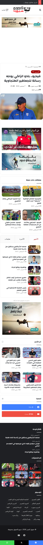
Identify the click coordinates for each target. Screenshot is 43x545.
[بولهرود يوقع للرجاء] (34, 270)
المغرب (38, 511)
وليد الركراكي (26, 519)
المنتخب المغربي (27, 511)
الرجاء (26, 507)
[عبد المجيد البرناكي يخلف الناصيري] (11, 191)
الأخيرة (21, 239)
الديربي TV (28, 67)
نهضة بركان (36, 519)
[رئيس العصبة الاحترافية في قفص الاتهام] (34, 291)
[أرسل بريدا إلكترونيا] (29, 86)
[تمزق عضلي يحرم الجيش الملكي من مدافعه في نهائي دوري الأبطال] (35, 466)
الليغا (8, 507)
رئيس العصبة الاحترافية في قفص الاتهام (16, 289)
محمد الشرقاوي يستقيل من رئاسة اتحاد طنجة (15, 248)
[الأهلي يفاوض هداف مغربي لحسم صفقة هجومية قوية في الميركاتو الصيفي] (8, 475)
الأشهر (36, 239)
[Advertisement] (21, 46)
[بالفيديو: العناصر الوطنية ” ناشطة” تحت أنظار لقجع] (31, 191)
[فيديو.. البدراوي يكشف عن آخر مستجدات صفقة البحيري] (31, 215)
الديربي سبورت (34, 86)
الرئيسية (36, 67)
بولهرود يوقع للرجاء (18, 267)
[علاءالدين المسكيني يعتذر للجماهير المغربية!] (32, 377)
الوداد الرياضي (9, 511)
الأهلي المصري (36, 499)
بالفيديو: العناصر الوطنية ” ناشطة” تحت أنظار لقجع (32, 201)
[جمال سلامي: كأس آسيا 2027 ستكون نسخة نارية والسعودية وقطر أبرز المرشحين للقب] (21, 483)
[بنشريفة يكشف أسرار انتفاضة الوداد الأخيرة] (11, 377)
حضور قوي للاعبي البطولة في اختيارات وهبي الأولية (34, 363)
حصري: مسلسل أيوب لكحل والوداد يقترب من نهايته (16, 279)
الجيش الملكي (36, 503)
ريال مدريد (15, 515)
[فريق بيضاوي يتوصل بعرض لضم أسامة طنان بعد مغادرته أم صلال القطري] (35, 475)
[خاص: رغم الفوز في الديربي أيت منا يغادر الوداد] (11, 352)
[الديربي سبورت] (21, 9)
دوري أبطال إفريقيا (27, 515)
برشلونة (38, 515)
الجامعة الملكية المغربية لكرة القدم (18, 499)
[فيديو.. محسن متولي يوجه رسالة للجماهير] (11, 215)
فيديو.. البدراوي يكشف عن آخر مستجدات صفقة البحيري (32, 224)
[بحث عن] (40, 10)
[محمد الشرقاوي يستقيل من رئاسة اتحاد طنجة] (34, 249)
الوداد (18, 511)
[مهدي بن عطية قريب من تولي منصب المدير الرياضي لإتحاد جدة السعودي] (8, 466)
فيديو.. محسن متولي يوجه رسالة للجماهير (13, 223)
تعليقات (7, 239)
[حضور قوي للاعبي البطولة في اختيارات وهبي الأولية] (32, 352)
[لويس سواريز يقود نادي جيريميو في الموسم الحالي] (34, 260)
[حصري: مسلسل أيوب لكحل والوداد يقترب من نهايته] (34, 280)
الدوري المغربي (24, 503)
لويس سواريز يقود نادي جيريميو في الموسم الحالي (14, 258)
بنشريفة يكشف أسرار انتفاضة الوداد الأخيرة (12, 386)
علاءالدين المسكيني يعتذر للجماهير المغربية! (32, 386)
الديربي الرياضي (12, 503)
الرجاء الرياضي (17, 507)
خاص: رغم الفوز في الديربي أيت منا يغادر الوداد (12, 363)
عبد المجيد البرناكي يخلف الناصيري (11, 200)
